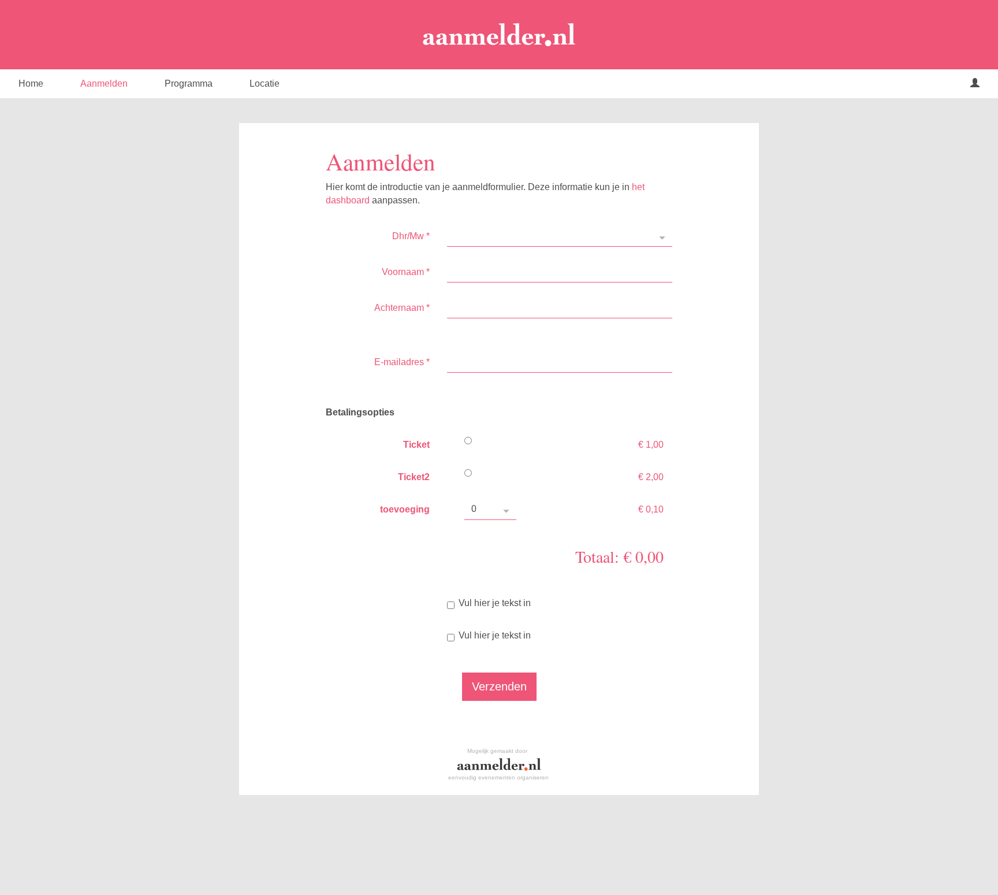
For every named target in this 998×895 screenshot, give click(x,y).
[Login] (975, 83)
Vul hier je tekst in (495, 603)
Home (30, 83)
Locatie (265, 83)
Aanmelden (104, 83)
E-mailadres (402, 362)
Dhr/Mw (411, 236)
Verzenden (499, 686)
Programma (189, 83)
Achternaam (402, 308)
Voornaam (406, 272)
